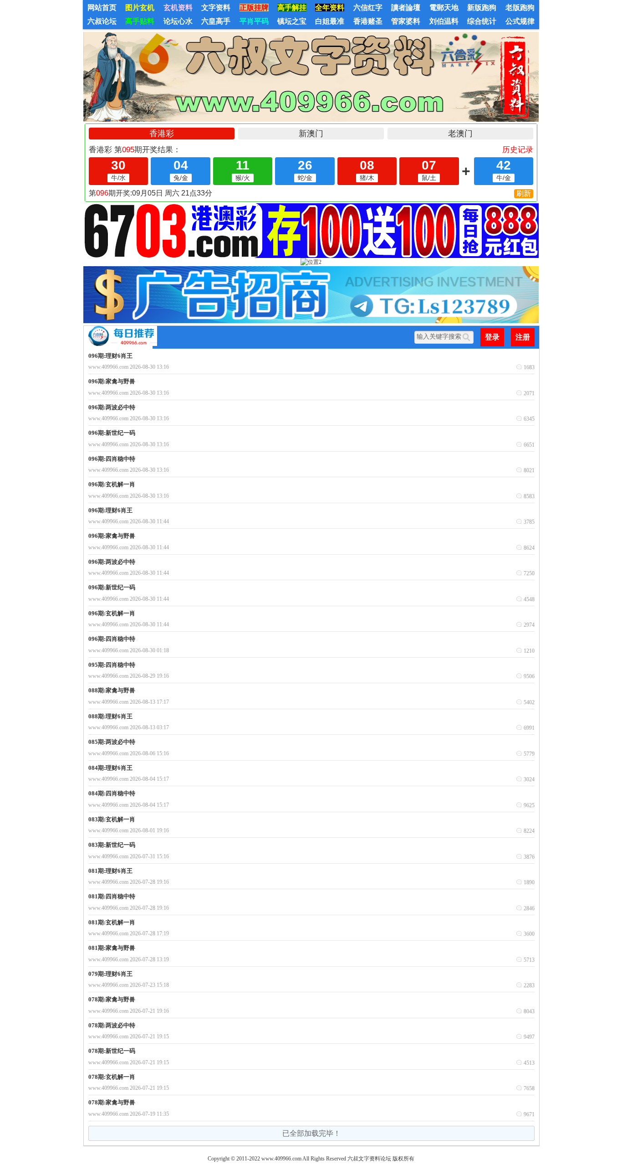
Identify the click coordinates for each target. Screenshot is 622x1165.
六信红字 (367, 7)
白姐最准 (329, 21)
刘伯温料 (444, 21)
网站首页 (102, 7)
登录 (492, 337)
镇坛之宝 (291, 21)
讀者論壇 (405, 7)
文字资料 (215, 7)
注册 (522, 337)
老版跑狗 (520, 7)
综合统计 (481, 21)
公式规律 (520, 21)
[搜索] (468, 337)
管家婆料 (405, 21)
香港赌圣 (367, 21)
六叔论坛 (102, 21)
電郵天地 (444, 7)
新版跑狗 (481, 7)
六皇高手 (215, 21)
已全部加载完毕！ (311, 1133)
